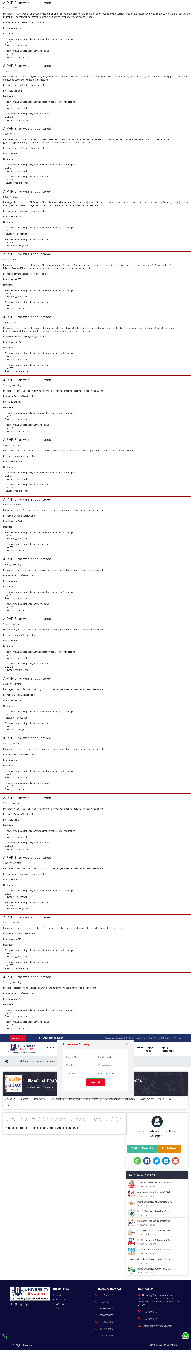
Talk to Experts (142, 1148)
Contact (59, 1303)
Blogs (58, 1308)
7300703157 (106, 1335)
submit (95, 1082)
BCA (98, 1119)
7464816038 (106, 1295)
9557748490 (106, 1328)
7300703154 (106, 1301)
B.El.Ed (34, 1119)
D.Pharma (123, 1119)
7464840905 (106, 1322)
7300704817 (150, 1319)
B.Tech (75, 1119)
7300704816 (150, 1311)
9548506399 (106, 1308)
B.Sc (63, 1119)
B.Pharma (50, 1119)
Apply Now (169, 1148)
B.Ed (23, 1119)
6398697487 (106, 1315)
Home (58, 1295)
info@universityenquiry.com (157, 1326)
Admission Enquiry (76, 1044)
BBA (87, 1119)
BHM (109, 1119)
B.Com (11, 1119)
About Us (60, 1299)
